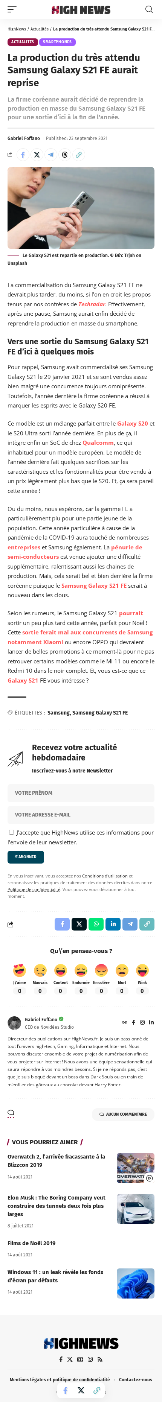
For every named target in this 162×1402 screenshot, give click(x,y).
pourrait (131, 613)
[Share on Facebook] (23, 154)
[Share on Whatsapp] (96, 924)
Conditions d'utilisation (105, 876)
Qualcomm (98, 442)
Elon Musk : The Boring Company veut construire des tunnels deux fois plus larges (56, 1206)
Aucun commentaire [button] (126, 1114)
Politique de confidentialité (34, 889)
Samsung (58, 713)
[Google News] (80, 1359)
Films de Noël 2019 (31, 1243)
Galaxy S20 (132, 423)
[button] (14, 9)
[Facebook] (133, 1023)
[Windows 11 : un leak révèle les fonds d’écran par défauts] (135, 1283)
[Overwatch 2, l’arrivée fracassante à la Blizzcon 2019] (135, 1168)
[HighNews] (81, 9)
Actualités (40, 29)
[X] (70, 1359)
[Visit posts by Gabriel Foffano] (14, 1023)
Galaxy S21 (23, 680)
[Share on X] (37, 154)
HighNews (17, 29)
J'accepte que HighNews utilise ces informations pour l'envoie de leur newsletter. (81, 837)
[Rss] (100, 1359)
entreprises (24, 547)
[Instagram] (142, 1023)
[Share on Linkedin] (113, 924)
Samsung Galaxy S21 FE (94, 585)
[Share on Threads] (64, 154)
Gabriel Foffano (24, 138)
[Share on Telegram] (50, 154)
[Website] (124, 1023)
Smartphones (57, 42)
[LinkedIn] (151, 1023)
